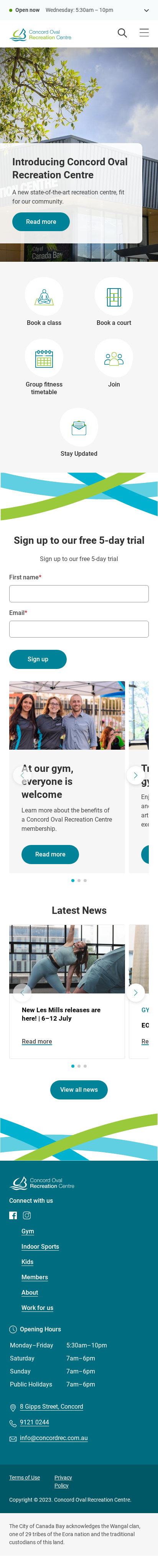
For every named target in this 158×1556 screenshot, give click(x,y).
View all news (79, 1089)
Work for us (37, 1307)
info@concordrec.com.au (54, 1438)
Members (34, 1277)
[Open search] (122, 34)
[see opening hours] (146, 10)
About (29, 1292)
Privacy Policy (63, 1481)
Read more (41, 221)
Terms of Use (24, 1477)
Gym (27, 1231)
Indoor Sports (40, 1246)
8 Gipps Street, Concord (51, 1406)
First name (24, 577)
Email (17, 613)
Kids (27, 1262)
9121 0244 (34, 1422)
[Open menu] (144, 33)
